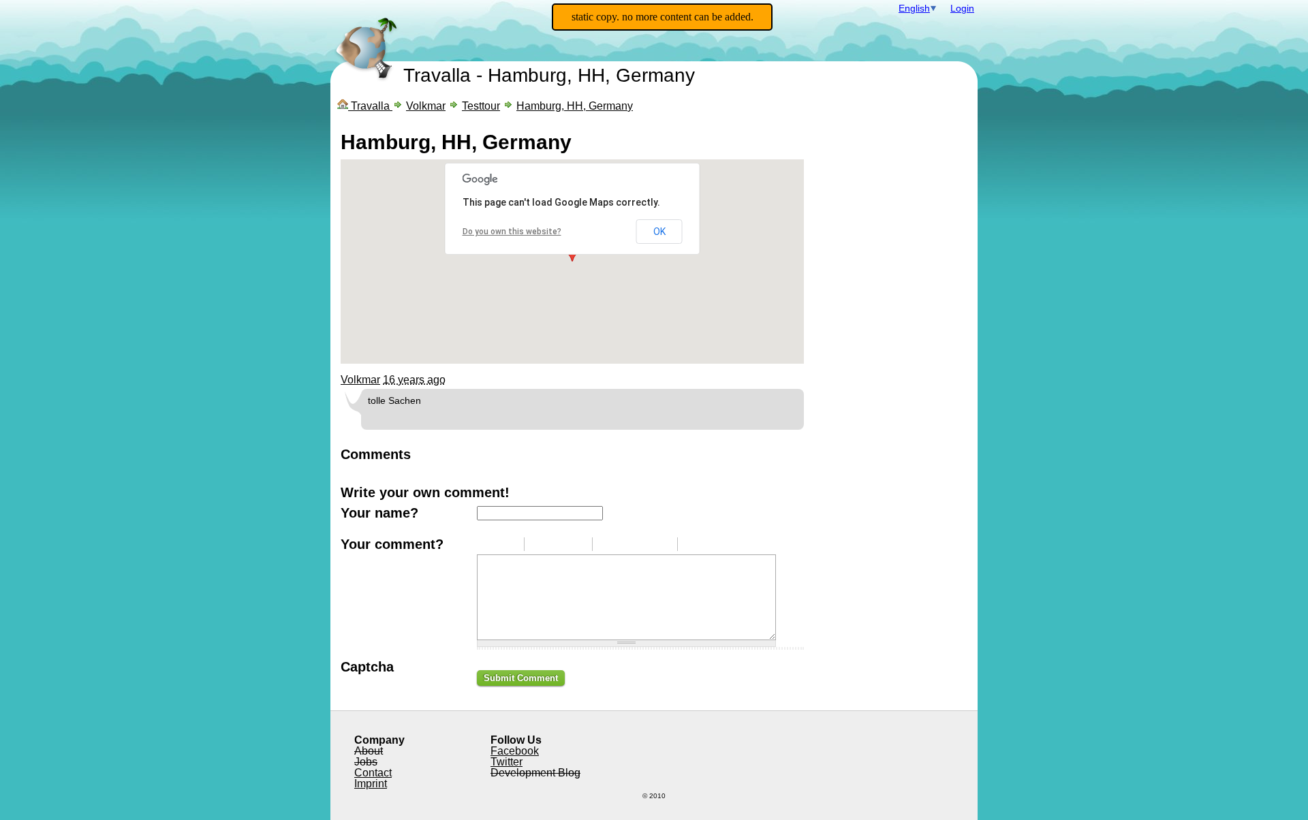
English (914, 8)
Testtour (481, 106)
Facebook (514, 751)
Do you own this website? (512, 231)
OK (659, 231)
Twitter (506, 762)
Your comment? (392, 544)
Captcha (367, 666)
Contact (373, 772)
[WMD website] (732, 544)
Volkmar (426, 106)
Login (962, 8)
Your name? (379, 512)
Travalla (437, 75)
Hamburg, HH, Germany (574, 106)
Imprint (370, 783)
